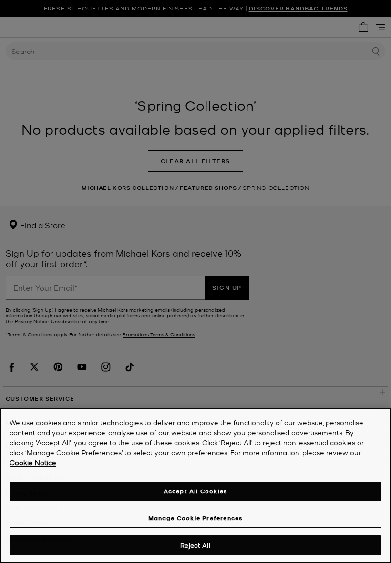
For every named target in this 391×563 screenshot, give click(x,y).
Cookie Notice (33, 462)
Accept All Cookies (195, 491)
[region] (195, 485)
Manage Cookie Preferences (195, 518)
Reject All (195, 545)
